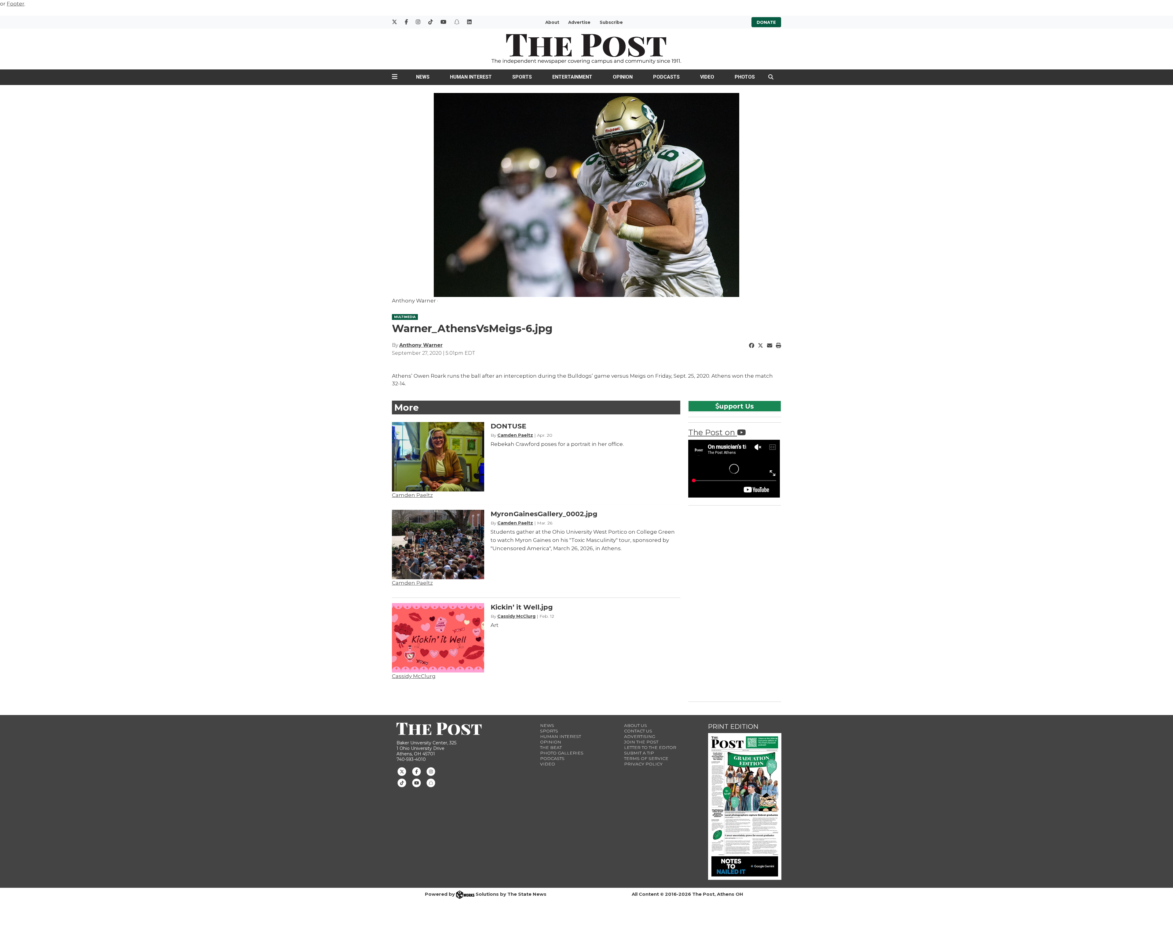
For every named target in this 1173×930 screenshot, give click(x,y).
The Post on (712, 432)
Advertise (579, 22)
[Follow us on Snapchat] (431, 782)
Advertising (639, 736)
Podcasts (666, 77)
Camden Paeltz (412, 495)
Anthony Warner (421, 345)
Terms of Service (646, 758)
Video (707, 77)
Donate (766, 22)
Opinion (623, 77)
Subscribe (611, 22)
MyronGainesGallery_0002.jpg (544, 514)
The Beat (551, 747)
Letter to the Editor (650, 747)
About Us (635, 725)
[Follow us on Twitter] (401, 771)
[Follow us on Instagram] (431, 771)
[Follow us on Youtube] (416, 782)
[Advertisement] (734, 602)
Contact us (638, 731)
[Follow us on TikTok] (401, 782)
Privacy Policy (643, 764)
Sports (522, 77)
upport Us (736, 406)
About (552, 22)
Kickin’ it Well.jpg (522, 607)
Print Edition (733, 726)
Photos (745, 77)
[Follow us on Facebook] (416, 771)
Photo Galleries (561, 753)
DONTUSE (508, 426)
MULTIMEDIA (405, 317)
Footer (15, 4)
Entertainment (572, 77)
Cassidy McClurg (414, 676)
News (422, 77)
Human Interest (471, 77)
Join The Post (641, 742)
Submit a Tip (639, 753)
